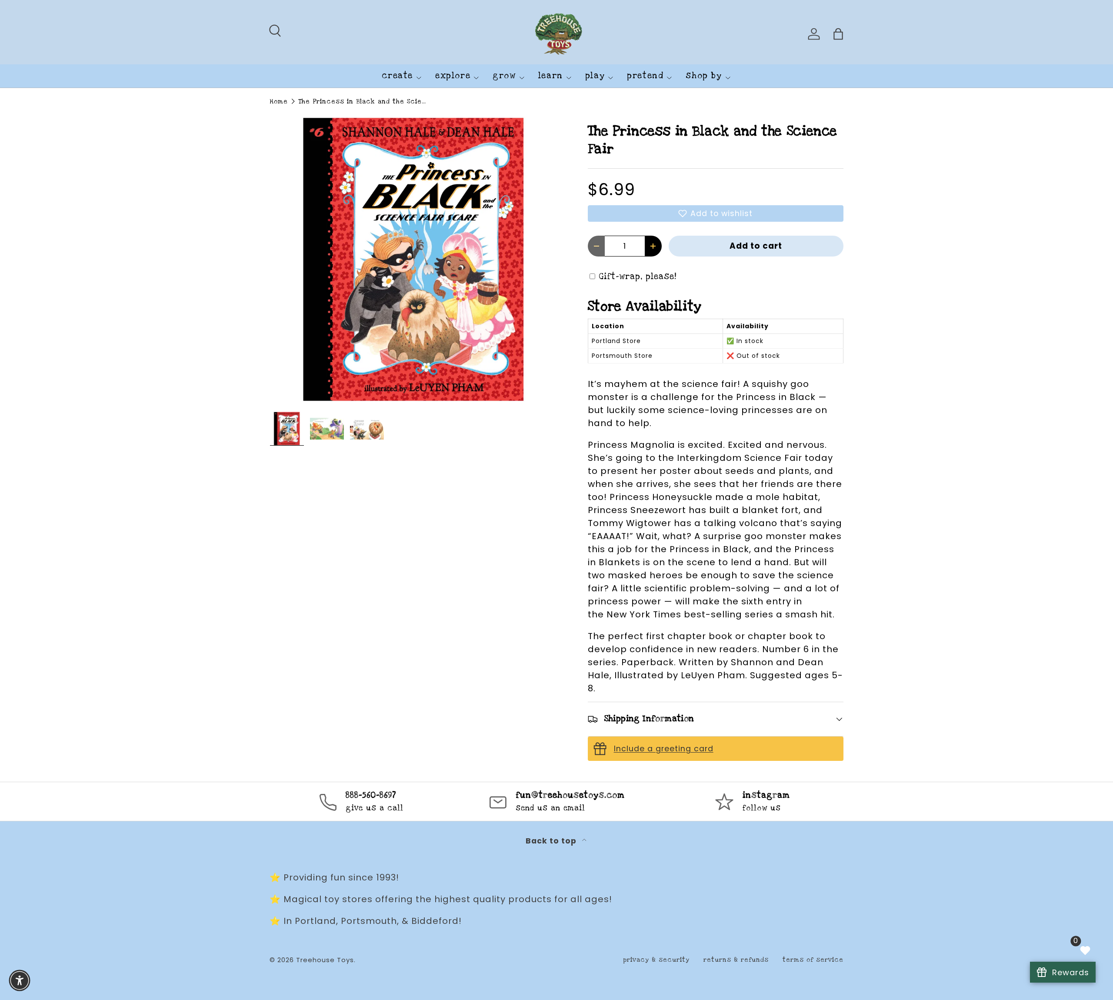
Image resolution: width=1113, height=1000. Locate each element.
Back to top (552, 841)
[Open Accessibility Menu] (19, 980)
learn (550, 75)
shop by (704, 75)
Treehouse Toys (325, 959)
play (595, 75)
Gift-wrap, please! (637, 276)
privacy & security (656, 960)
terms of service (813, 960)
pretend (645, 75)
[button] (715, 213)
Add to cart (756, 245)
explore (452, 75)
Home (279, 101)
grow (504, 75)
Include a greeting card (663, 748)
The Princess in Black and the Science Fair (363, 101)
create (397, 75)
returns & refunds (736, 960)
